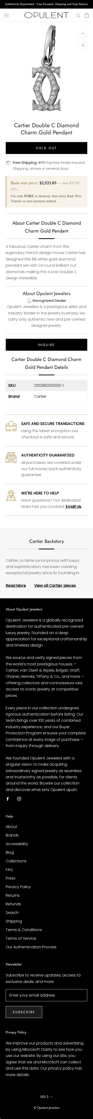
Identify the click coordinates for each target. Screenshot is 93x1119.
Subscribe (24, 1012)
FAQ (9, 869)
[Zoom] (83, 33)
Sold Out (46, 148)
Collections (16, 861)
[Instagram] (19, 798)
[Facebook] (8, 798)
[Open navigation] (6, 15)
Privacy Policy (18, 887)
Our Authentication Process (31, 947)
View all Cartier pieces (55, 585)
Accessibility (17, 844)
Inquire (46, 344)
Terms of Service (21, 938)
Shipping (14, 921)
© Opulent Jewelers (46, 1107)
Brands (12, 835)
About (11, 826)
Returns (13, 895)
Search (12, 912)
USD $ (44, 1096)
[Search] (78, 15)
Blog (10, 852)
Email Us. (74, 506)
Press (10, 878)
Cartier (40, 396)
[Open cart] (87, 15)
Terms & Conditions (24, 930)
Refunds (13, 904)
